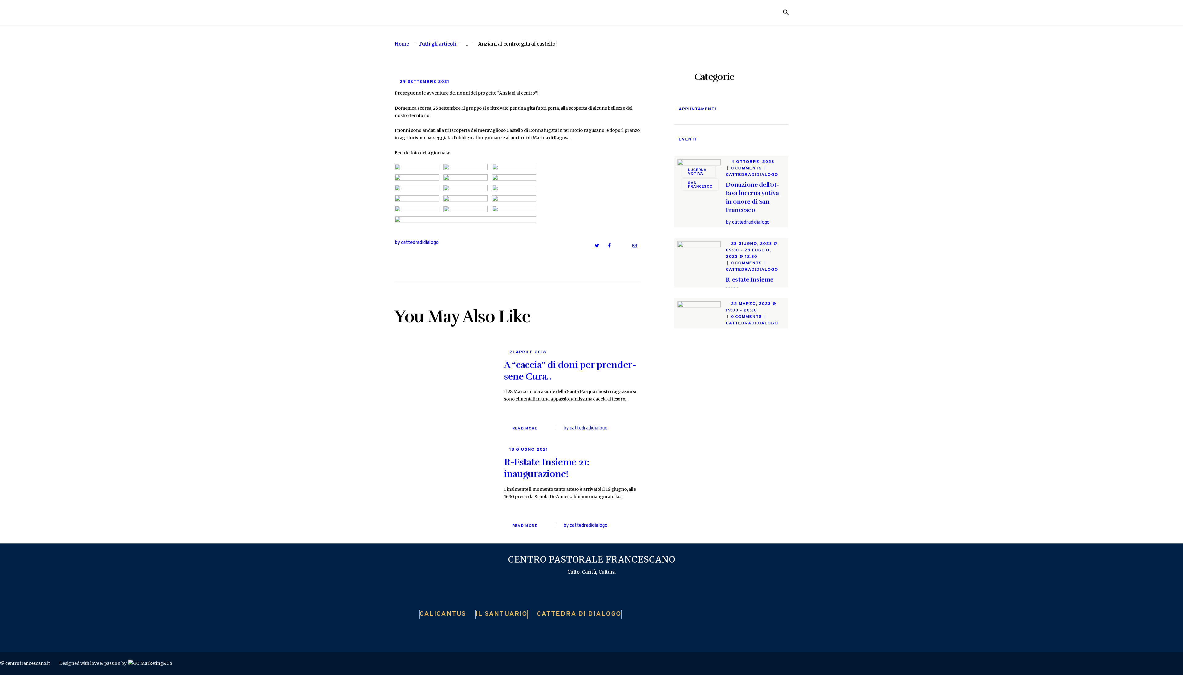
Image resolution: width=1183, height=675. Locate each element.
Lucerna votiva (697, 172)
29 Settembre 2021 (424, 81)
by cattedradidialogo (417, 243)
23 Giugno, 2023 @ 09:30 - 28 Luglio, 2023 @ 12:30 (752, 250)
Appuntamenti (697, 109)
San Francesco (700, 185)
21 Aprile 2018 (527, 352)
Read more (524, 428)
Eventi (687, 139)
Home (402, 44)
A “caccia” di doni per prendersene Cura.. (570, 370)
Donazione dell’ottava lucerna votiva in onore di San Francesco (752, 197)
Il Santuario (501, 614)
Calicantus (443, 614)
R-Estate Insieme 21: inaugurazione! (546, 468)
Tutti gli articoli (437, 44)
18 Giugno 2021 (528, 449)
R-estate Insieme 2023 (750, 284)
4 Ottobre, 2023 (752, 162)
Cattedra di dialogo (579, 614)
